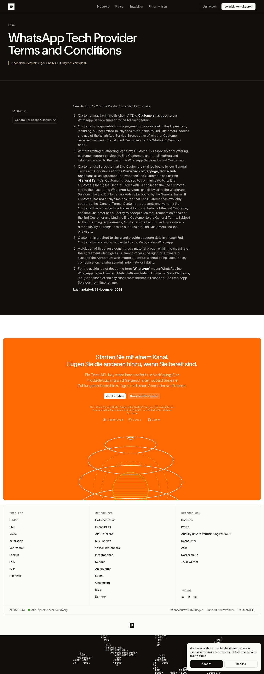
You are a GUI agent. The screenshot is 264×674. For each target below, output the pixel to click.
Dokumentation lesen (144, 396)
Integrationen (104, 554)
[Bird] (11, 6)
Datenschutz (189, 554)
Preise (119, 6)
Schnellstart (103, 527)
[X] (182, 597)
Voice (13, 534)
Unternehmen (158, 6)
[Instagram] (195, 597)
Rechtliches (189, 541)
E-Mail (13, 520)
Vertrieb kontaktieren (238, 6)
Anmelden (209, 6)
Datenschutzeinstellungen (186, 610)
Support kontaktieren (221, 610)
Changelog (102, 582)
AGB (184, 547)
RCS (12, 561)
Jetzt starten (114, 396)
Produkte (103, 6)
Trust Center (189, 561)
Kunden (100, 561)
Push (12, 568)
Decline (241, 663)
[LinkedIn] (189, 597)
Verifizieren (17, 547)
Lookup (14, 554)
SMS (12, 527)
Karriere (100, 596)
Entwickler (136, 6)
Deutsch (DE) (246, 610)
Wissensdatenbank (107, 547)
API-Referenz (104, 534)
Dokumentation (105, 520)
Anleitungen (103, 568)
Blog (98, 589)
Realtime (15, 575)
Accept (206, 663)
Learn (99, 575)
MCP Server (103, 541)
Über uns (187, 520)
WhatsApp (16, 541)
